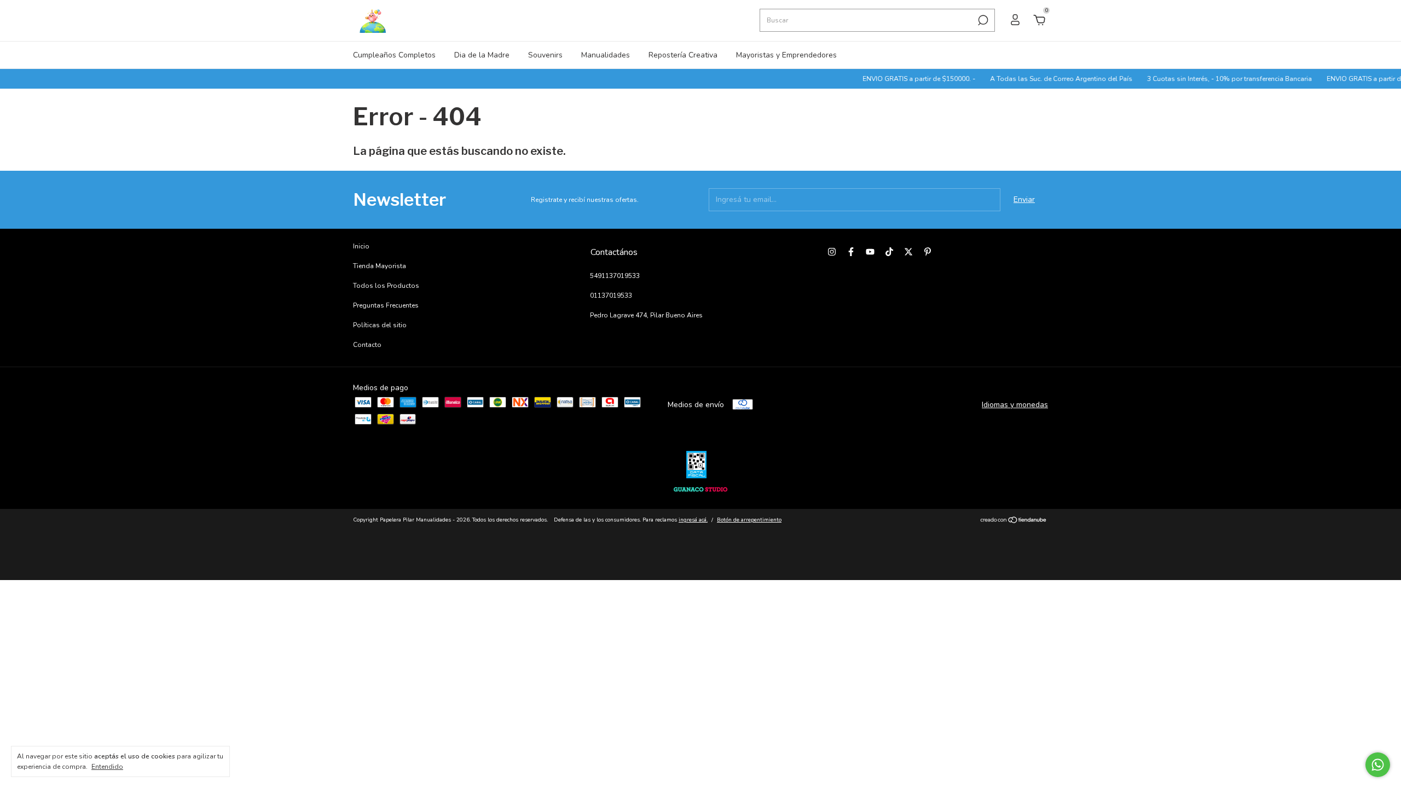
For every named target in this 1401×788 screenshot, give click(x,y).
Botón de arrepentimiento (749, 520)
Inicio (361, 246)
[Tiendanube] (1014, 521)
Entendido (107, 766)
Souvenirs (545, 55)
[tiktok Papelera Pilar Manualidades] (889, 251)
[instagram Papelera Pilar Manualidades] (831, 251)
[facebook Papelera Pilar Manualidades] (851, 251)
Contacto (367, 344)
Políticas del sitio (380, 325)
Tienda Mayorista (379, 266)
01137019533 (611, 295)
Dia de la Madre (482, 55)
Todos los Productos (386, 285)
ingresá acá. (693, 520)
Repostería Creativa (683, 55)
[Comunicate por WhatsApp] (1377, 764)
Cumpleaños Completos (394, 55)
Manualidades (605, 55)
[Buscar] (982, 20)
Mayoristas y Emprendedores (786, 55)
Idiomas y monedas (1015, 404)
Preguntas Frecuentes (386, 305)
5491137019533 (615, 275)
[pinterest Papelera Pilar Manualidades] (927, 251)
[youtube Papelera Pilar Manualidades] (870, 251)
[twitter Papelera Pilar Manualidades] (908, 251)
